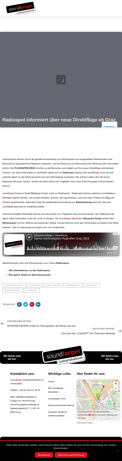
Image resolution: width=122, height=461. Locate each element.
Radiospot (68, 172)
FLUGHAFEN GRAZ (24, 168)
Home (51, 381)
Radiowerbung (84, 202)
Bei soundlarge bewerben (55, 390)
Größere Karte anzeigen (85, 423)
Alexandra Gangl (92, 218)
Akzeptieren (44, 455)
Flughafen (34, 285)
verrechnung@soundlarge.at (24, 404)
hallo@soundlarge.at (26, 397)
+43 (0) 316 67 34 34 (29, 390)
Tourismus (31, 290)
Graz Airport (53, 285)
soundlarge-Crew (57, 398)
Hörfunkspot (9, 223)
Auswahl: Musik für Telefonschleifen (57, 414)
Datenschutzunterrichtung (60, 405)
